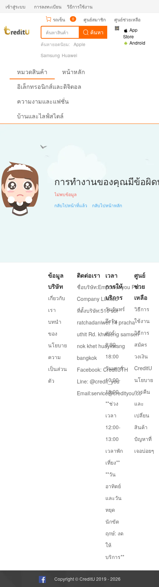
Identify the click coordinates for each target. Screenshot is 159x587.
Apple (79, 44)
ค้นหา (96, 32)
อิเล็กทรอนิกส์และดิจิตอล (49, 86)
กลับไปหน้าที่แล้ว (70, 205)
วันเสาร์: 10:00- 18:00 (115, 379)
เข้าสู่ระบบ (16, 6)
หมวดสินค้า (32, 71)
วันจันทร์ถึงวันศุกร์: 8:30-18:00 (115, 332)
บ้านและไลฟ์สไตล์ (40, 116)
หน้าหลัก (73, 71)
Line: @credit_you (98, 381)
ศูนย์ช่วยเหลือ (127, 19)
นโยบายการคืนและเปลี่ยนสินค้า (143, 403)
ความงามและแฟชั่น (43, 101)
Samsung (50, 55)
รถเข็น (59, 19)
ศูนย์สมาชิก (95, 19)
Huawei (69, 55)
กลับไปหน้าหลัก (107, 205)
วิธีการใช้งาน (79, 6)
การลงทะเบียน (47, 6)
